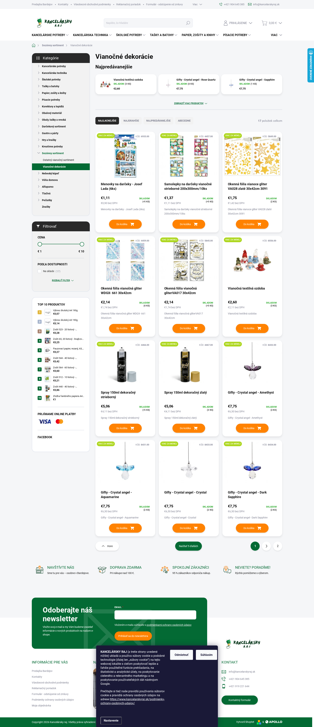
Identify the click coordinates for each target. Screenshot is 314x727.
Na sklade (51, 271)
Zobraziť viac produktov (189, 103)
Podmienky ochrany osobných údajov (53, 699)
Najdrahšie (131, 120)
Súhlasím (206, 655)
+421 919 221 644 (239, 686)
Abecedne (184, 120)
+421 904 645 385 (239, 679)
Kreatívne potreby (52, 146)
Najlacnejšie (107, 120)
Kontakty (63, 4)
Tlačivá (46, 193)
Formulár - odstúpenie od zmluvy (164, 4)
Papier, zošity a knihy (54, 93)
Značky (46, 206)
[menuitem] (50, 35)
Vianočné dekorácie (54, 166)
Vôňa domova (50, 180)
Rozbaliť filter (61, 280)
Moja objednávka (41, 705)
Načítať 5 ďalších (188, 546)
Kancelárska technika (54, 73)
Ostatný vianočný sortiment (58, 160)
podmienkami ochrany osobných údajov (169, 624)
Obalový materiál (52, 113)
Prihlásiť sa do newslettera (133, 636)
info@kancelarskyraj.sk (242, 671)
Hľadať (188, 22)
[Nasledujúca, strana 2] (266, 546)
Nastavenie (111, 720)
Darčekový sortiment (54, 126)
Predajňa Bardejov (42, 4)
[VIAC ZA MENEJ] (125, 158)
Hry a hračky (49, 139)
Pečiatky (47, 200)
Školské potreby (51, 79)
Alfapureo (47, 186)
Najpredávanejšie (158, 120)
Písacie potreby (51, 99)
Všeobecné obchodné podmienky (92, 4)
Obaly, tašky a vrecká (54, 119)
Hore (110, 546)
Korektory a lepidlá (53, 106)
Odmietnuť (181, 655)
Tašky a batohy (50, 86)
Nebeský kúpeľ (50, 173)
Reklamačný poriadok (128, 4)
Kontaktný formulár (240, 700)
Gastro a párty (50, 133)
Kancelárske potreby (54, 66)
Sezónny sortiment (53, 153)
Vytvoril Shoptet (245, 721)
